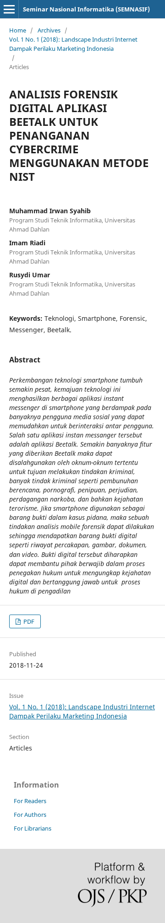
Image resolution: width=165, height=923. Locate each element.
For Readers (30, 801)
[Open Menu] (9, 9)
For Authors (30, 814)
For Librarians (32, 828)
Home (17, 30)
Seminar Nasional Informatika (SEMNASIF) (86, 9)
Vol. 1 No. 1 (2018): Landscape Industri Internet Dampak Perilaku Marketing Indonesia (73, 44)
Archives (49, 30)
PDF (28, 621)
